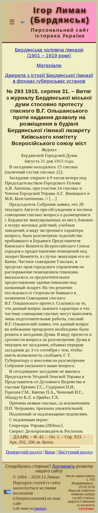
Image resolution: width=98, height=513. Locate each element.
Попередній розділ (24, 452)
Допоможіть (63, 466)
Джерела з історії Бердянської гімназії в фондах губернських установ (49, 78)
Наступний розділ (75, 452)
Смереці (40, 508)
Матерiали (49, 65)
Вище (50, 452)
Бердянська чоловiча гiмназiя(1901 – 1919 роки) (49, 52)
